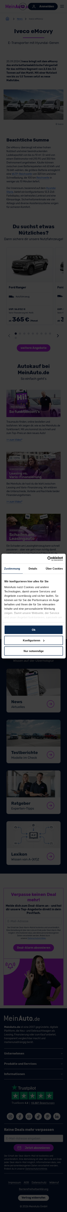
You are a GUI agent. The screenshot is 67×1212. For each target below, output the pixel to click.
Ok (33, 629)
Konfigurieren (31, 640)
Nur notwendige (34, 650)
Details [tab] (33, 568)
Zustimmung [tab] (12, 568)
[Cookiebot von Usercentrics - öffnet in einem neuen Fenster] (48, 558)
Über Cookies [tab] (54, 568)
